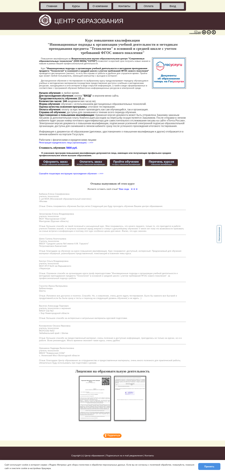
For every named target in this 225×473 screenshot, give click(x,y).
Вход (173, 6)
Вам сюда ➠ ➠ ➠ (128, 189)
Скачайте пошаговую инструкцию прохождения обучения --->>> (71, 173)
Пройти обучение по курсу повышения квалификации (126, 162)
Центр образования (94, 455)
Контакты (124, 6)
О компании (100, 6)
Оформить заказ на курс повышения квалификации (55, 162)
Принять (209, 466)
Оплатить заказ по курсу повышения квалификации (91, 162)
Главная (52, 6)
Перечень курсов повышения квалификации (161, 162)
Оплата (148, 6)
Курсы (76, 6)
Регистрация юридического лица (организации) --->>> (66, 142)
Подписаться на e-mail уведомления (124, 455)
